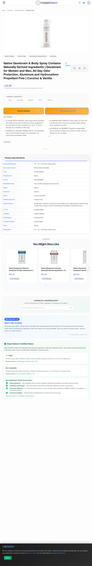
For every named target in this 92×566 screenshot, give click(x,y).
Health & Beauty (19, 10)
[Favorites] (79, 2)
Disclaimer (40, 88)
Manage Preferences (58, 553)
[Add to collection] (84, 68)
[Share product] (79, 68)
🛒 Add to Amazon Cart (67, 111)
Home (4, 10)
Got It (8, 558)
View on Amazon (23, 111)
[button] (84, 2)
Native (67, 65)
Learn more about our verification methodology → (20, 396)
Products (10, 10)
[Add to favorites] (74, 68)
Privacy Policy (32, 553)
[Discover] (71, 308)
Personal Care (30, 10)
